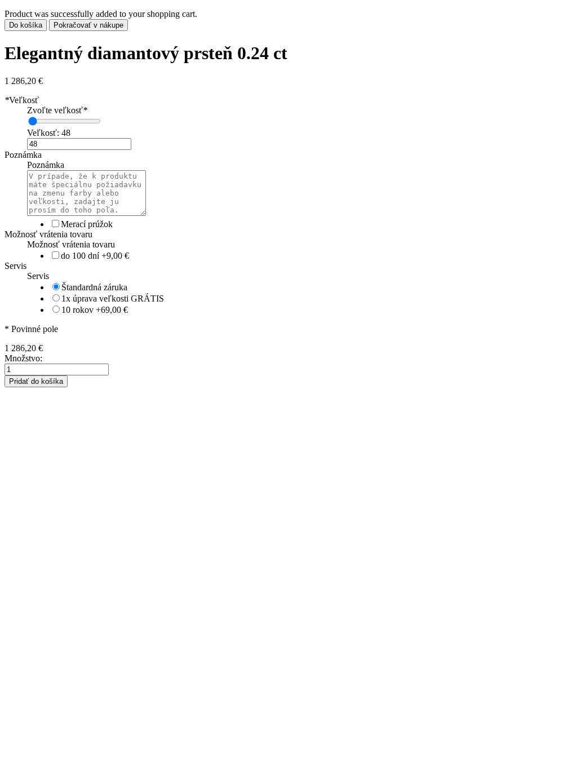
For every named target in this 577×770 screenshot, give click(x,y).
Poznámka (23, 155)
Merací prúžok (87, 224)
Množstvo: (23, 358)
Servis (15, 266)
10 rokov (94, 310)
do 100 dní (95, 255)
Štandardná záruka (94, 287)
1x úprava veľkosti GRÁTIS (112, 298)
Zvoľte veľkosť (57, 110)
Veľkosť (22, 100)
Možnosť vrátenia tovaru (48, 234)
